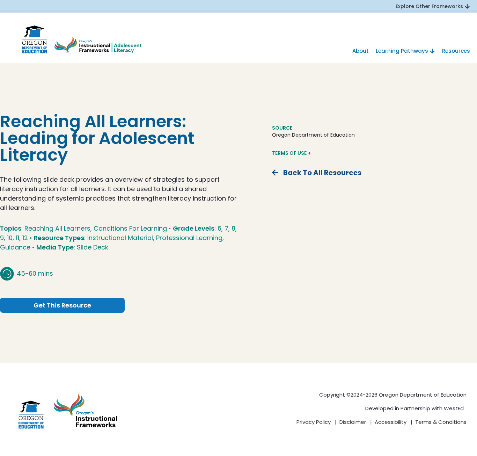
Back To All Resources (322, 173)
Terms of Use (290, 153)
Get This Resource (62, 305)
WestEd (454, 408)
